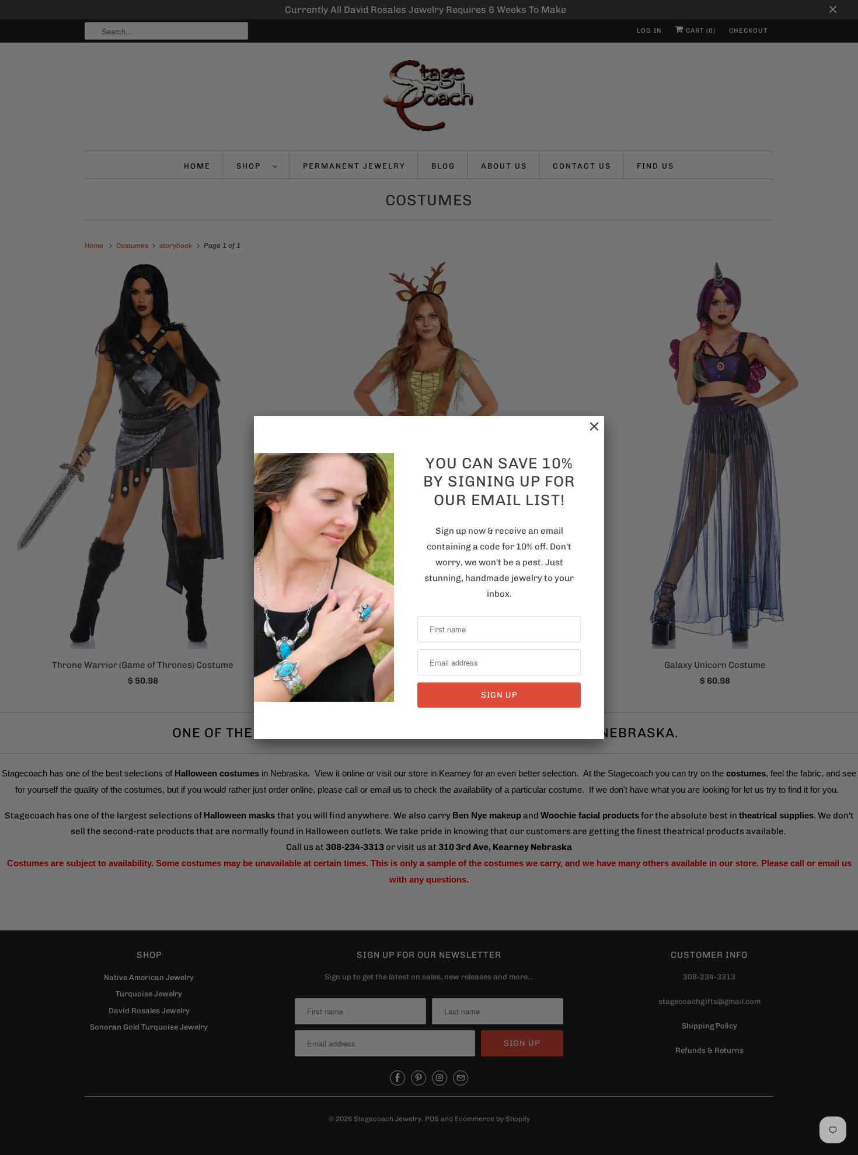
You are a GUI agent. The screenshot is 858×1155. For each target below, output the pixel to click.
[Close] (588, 432)
